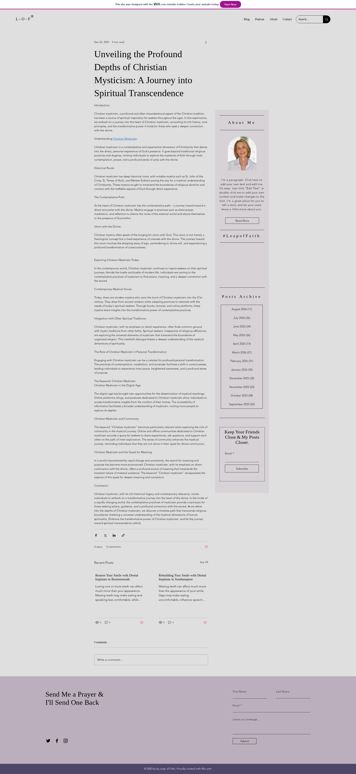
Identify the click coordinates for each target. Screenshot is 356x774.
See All (204, 562)
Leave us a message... (246, 719)
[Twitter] (48, 741)
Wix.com (207, 768)
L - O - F (23, 19)
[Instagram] (65, 741)
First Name (239, 691)
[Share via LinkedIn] (114, 535)
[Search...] (326, 19)
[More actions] (206, 42)
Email (228, 453)
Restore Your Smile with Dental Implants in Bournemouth (116, 577)
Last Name (282, 691)
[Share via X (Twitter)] (105, 535)
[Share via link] (123, 535)
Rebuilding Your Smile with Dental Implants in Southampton (182, 577)
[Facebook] (57, 741)
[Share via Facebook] (96, 535)
